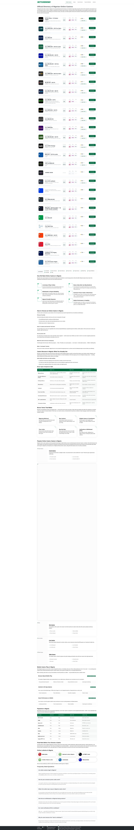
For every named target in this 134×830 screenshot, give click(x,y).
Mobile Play (84, 270)
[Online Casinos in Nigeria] (44, 2)
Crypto (39, 738)
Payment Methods (88, 2)
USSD (39, 720)
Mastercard (42, 725)
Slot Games (52, 625)
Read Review (92, 20)
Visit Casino (92, 18)
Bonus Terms (69, 270)
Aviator (74, 2)
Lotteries (94, 2)
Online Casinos (68, 2)
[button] (83, 20)
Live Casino (52, 640)
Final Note (47, 272)
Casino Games (80, 2)
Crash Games (52, 450)
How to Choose (54, 270)
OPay (39, 728)
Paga (39, 733)
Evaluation (47, 270)
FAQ (52, 272)
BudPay (39, 736)
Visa (39, 725)
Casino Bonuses (62, 270)
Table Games (52, 654)
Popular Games (76, 270)
